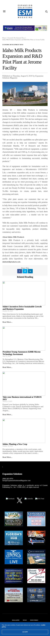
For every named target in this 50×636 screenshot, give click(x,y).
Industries (34, 620)
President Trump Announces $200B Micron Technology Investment (21, 353)
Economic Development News (12, 44)
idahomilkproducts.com (11, 262)
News (25, 620)
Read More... (7, 322)
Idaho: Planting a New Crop (15, 444)
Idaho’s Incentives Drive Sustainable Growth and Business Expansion (22, 307)
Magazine (15, 620)
